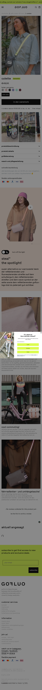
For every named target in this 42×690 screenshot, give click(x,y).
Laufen (28, 344)
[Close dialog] (41, 332)
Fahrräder (28, 348)
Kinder (28, 351)
